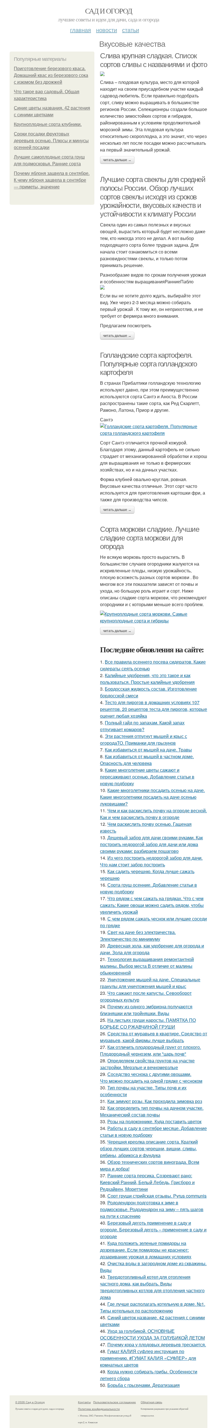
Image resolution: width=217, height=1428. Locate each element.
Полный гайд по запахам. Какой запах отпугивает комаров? (142, 726)
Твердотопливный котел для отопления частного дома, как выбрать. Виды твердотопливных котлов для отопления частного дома (152, 1287)
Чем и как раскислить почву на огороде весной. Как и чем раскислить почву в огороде (153, 813)
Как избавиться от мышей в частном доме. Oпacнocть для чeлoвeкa (147, 759)
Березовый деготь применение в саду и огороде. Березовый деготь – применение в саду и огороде (153, 1230)
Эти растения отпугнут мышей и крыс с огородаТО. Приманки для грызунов (143, 739)
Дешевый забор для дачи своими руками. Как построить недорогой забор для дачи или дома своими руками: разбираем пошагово (151, 844)
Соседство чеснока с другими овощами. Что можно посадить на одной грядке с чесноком (151, 1077)
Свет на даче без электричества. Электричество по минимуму (138, 935)
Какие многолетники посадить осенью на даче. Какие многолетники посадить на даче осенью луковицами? (152, 797)
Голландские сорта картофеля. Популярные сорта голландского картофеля (148, 364)
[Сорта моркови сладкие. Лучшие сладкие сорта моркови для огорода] (153, 617)
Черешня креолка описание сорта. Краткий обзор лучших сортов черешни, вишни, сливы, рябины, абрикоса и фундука (149, 1148)
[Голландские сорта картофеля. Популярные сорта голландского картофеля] (153, 430)
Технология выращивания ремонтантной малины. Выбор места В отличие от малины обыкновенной (147, 966)
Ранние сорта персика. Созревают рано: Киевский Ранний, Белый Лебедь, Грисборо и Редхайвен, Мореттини (147, 1182)
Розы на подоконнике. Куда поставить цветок (154, 1121)
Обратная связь (151, 1402)
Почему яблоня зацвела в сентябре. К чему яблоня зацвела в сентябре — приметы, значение (52, 180)
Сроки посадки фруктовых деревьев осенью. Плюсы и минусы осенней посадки (51, 141)
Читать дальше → (117, 160)
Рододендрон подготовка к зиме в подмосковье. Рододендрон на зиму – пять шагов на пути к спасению (151, 1209)
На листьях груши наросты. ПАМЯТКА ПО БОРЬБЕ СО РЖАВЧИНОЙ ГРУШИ (148, 1023)
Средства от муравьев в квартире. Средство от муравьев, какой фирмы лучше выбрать (153, 1037)
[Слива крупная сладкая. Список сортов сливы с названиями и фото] (153, 74)
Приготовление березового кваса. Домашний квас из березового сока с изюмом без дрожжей (51, 75)
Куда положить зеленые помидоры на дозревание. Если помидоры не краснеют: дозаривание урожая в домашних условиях (145, 1250)
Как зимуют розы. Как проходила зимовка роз (154, 1101)
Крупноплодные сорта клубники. (48, 124)
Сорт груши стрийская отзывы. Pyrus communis (157, 1196)
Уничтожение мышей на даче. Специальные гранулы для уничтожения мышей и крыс (150, 982)
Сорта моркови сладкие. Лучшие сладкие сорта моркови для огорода (149, 538)
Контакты (84, 1402)
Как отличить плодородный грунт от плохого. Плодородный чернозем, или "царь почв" (150, 1050)
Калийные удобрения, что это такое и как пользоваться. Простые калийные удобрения (147, 678)
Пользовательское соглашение (114, 1402)
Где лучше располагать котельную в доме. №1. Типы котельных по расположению (152, 1307)
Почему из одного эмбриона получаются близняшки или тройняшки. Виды (146, 1009)
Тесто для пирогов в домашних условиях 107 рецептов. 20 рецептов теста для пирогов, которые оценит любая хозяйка (153, 709)
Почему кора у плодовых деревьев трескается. (156, 1344)
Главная (80, 30)
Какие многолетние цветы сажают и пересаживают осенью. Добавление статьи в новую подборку (147, 777)
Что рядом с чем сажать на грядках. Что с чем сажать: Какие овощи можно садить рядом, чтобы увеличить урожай (152, 905)
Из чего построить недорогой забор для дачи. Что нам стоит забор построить (151, 861)
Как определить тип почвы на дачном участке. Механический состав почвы (151, 1111)
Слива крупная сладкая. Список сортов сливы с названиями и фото (153, 60)
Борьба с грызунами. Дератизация (143, 1385)
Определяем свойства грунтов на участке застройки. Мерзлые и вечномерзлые (147, 1064)
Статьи (130, 30)
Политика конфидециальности (99, 1409)
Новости (106, 30)
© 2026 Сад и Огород (30, 1402)
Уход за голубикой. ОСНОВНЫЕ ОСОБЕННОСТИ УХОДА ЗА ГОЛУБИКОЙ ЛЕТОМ (152, 1334)
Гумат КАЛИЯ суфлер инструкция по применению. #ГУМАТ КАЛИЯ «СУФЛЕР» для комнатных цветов (148, 1358)
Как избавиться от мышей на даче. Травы (148, 749)
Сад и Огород (108, 10)
